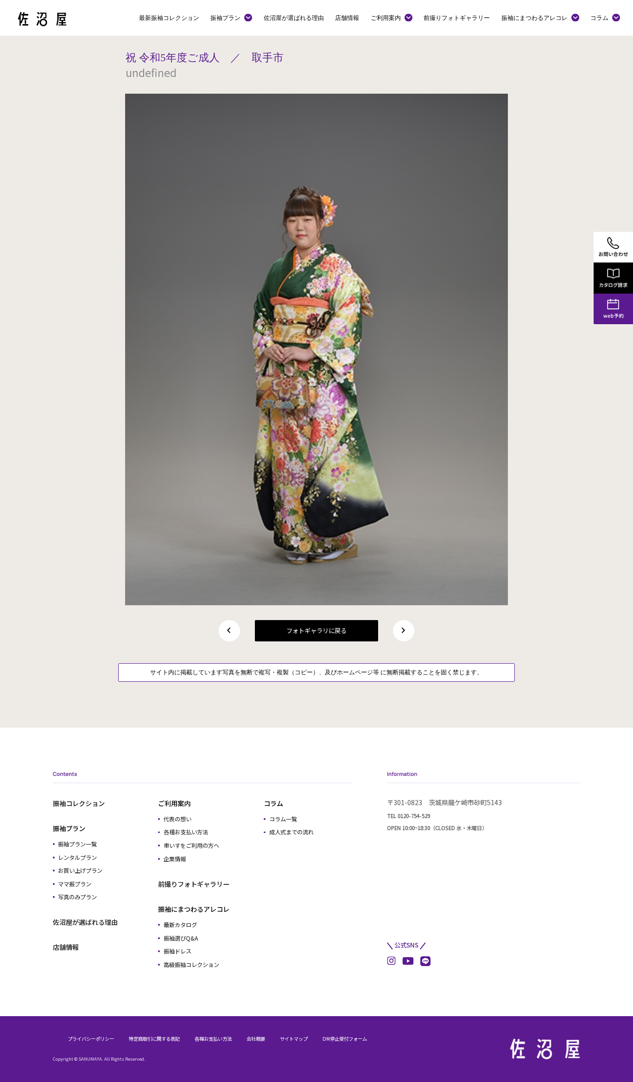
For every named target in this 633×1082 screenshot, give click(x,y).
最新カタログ (180, 925)
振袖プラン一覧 (77, 844)
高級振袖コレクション (191, 964)
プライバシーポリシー (91, 1038)
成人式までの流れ (291, 832)
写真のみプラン (77, 897)
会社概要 (256, 1038)
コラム (599, 17)
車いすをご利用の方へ (191, 845)
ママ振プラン (74, 884)
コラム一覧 (283, 819)
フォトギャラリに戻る (316, 630)
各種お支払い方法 (186, 832)
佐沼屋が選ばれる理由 (294, 17)
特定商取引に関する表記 (154, 1038)
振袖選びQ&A (181, 938)
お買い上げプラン (80, 870)
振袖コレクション (79, 803)
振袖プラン (225, 17)
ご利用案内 (386, 17)
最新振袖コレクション (169, 17)
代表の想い (177, 819)
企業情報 (175, 859)
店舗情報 (347, 17)
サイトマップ (294, 1038)
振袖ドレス (177, 951)
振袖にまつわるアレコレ (534, 17)
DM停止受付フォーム (345, 1038)
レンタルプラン (77, 857)
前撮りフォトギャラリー (457, 17)
